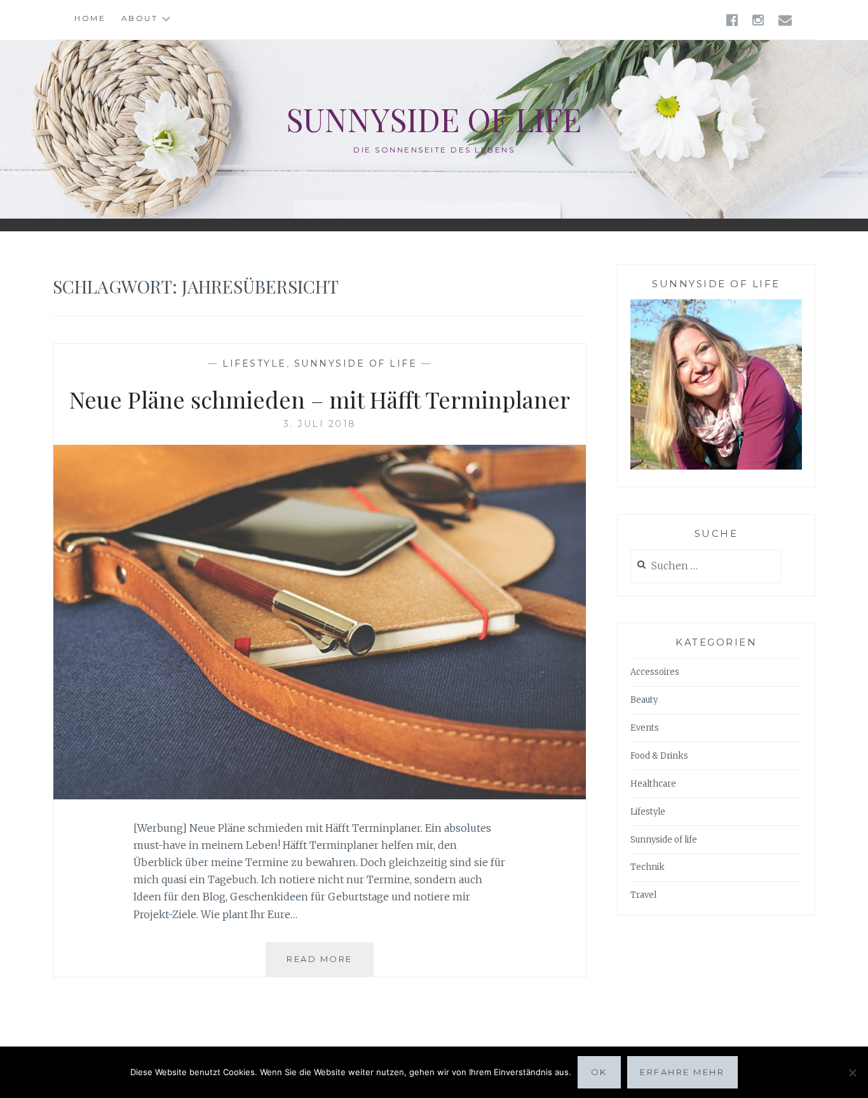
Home (89, 18)
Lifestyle (254, 363)
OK (599, 1072)
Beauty (644, 700)
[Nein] (852, 1072)
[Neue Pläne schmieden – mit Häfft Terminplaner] (319, 795)
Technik (647, 867)
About (139, 18)
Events (644, 727)
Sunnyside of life (434, 119)
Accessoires (654, 672)
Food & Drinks (659, 755)
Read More (330, 965)
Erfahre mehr (682, 1072)
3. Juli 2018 (319, 424)
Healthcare (653, 783)
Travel (643, 895)
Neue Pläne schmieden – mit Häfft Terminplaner (319, 399)
